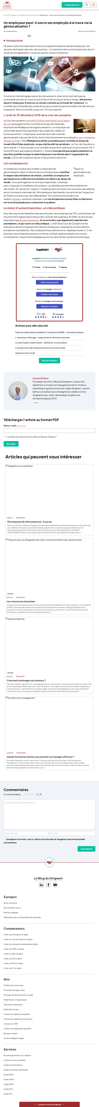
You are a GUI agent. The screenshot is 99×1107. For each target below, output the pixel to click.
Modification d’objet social (15, 1000)
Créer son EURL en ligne (14, 949)
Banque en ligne (10, 1033)
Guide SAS (8, 1089)
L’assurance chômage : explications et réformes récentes (42, 337)
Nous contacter (10, 903)
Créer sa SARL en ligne (13, 954)
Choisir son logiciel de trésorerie (17, 1028)
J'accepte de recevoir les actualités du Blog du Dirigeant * (31, 437)
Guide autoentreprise (13, 1065)
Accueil (6, 15)
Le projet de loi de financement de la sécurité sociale (40, 348)
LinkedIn (36, 402)
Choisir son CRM (11, 1024)
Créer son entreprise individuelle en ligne (21, 944)
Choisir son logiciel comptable (17, 1014)
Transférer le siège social (14, 990)
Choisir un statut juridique (15, 1060)
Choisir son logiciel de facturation (18, 1019)
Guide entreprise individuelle (16, 1070)
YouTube (55, 885)
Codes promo (72, 4)
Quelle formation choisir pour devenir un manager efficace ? (40, 756)
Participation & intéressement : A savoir (29, 521)
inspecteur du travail (25, 353)
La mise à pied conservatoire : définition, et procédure (41, 342)
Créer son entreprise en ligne (16, 934)
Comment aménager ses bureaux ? (26, 680)
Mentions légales (11, 912)
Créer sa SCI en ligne (12, 968)
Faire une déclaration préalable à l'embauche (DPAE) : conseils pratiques (49, 332)
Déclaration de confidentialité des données (22, 917)
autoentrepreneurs (29, 220)
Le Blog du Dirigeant (7, 4)
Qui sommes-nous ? (12, 908)
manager (16, 199)
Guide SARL (9, 1084)
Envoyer (11, 443)
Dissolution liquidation (13, 1004)
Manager (14, 15)
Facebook (48, 885)
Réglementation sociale (29, 15)
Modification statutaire (13, 985)
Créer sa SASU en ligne (13, 963)
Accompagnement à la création (17, 1055)
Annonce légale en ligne (14, 1038)
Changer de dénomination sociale (18, 995)
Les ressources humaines (21, 601)
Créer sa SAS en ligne (13, 958)
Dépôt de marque (11, 1009)
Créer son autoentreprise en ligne (18, 939)
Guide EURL (9, 1074)
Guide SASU (9, 1079)
